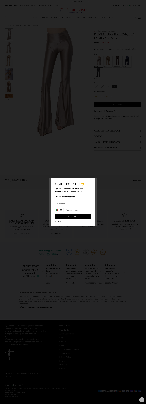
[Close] (93, 180)
